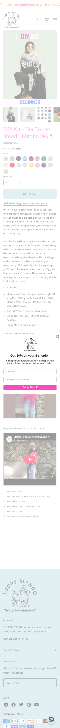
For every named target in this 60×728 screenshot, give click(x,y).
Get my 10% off (30, 387)
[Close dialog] (57, 336)
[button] (51, 719)
